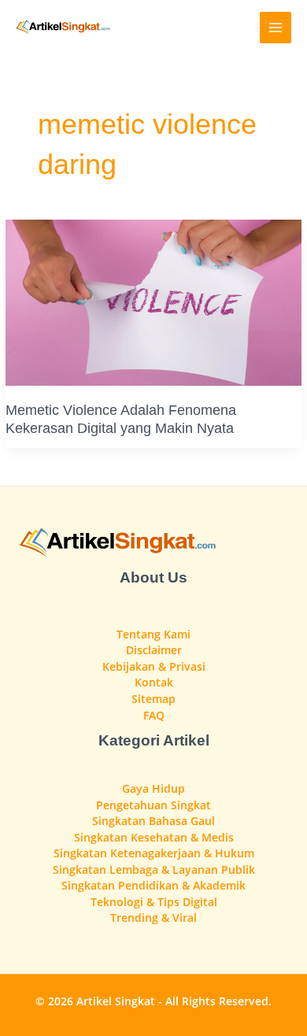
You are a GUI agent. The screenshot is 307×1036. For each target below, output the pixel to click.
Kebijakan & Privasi (153, 666)
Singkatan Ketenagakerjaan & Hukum (154, 852)
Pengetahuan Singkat (153, 804)
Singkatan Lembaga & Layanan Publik (154, 869)
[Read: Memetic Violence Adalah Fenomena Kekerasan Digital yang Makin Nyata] (153, 301)
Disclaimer (154, 649)
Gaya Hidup (153, 788)
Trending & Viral (153, 917)
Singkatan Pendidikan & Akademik (153, 885)
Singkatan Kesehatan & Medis (154, 837)
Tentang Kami (153, 634)
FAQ (154, 715)
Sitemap (153, 698)
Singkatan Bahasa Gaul (153, 820)
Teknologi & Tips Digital (154, 901)
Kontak (154, 682)
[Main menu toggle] (276, 28)
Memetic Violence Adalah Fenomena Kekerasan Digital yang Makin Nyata (121, 418)
